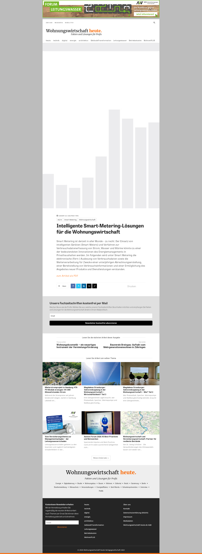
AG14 (60, 220)
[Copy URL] (94, 286)
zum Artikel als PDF (67, 275)
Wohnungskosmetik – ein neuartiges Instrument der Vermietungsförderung (77, 346)
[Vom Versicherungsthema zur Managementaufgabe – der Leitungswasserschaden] (62, 422)
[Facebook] (73, 286)
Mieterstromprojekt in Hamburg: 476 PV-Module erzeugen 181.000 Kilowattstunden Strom (61, 389)
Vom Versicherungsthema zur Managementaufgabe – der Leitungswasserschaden (58, 439)
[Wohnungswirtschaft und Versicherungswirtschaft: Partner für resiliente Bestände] (140, 422)
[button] (154, 22)
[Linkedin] (83, 286)
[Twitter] (78, 286)
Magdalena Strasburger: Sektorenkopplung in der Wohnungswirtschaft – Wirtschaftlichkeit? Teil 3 (95, 391)
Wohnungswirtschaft (87, 220)
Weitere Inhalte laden (100, 458)
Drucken (131, 286)
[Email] (89, 286)
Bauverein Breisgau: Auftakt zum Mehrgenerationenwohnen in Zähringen (124, 346)
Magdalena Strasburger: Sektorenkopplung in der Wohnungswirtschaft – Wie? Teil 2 (138, 389)
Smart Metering (70, 220)
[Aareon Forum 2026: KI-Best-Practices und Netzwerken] (101, 422)
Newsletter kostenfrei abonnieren (101, 323)
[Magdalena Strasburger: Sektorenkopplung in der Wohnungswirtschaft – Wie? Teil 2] (140, 373)
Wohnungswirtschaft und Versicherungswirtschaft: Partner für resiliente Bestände (139, 439)
